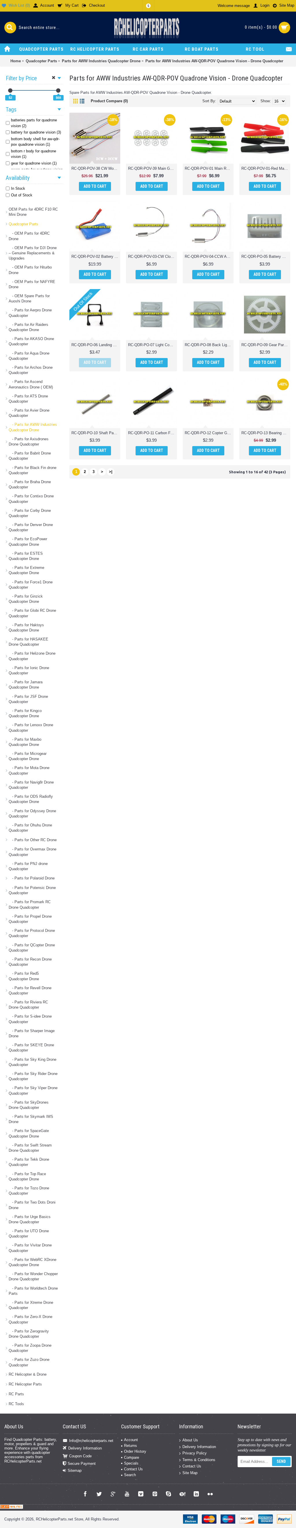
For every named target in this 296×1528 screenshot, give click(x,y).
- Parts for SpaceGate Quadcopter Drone (29, 1133)
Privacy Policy (194, 1453)
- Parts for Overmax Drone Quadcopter (32, 852)
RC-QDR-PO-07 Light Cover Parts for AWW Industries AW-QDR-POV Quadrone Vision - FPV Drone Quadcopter (152, 345)
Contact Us (133, 1469)
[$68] (58, 90)
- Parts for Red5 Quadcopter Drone (24, 976)
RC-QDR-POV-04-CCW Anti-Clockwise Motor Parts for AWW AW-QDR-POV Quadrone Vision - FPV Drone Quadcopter (209, 256)
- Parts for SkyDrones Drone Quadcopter (29, 1105)
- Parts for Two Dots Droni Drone (32, 1205)
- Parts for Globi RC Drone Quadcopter (32, 613)
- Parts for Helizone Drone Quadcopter (32, 656)
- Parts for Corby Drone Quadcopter (30, 513)
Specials (131, 1463)
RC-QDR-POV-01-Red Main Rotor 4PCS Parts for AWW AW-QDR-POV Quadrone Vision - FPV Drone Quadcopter (265, 168)
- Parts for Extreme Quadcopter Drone (26, 570)
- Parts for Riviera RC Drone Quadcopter (28, 1004)
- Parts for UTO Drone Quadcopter (29, 1233)
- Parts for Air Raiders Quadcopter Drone (28, 327)
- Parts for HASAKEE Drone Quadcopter (28, 642)
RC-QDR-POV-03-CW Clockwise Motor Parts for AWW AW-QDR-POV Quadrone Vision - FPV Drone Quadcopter (152, 256)
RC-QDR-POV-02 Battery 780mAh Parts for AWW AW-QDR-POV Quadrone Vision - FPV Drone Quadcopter (95, 256)
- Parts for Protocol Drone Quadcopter (32, 933)
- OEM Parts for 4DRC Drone (29, 236)
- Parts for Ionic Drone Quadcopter (29, 670)
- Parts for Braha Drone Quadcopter (30, 484)
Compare (131, 1457)
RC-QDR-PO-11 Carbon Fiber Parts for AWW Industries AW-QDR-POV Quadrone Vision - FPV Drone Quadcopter (152, 433)
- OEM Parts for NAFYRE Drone (32, 284)
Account (131, 1440)
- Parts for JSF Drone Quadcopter (28, 699)
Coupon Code (80, 1456)
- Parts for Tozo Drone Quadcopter (29, 1190)
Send (281, 1461)
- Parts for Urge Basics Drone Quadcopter (30, 1219)
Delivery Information (85, 1448)
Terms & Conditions (198, 1460)
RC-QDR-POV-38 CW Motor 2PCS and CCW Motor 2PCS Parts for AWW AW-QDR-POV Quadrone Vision (95, 168)
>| (110, 472)
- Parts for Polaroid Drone (32, 878)
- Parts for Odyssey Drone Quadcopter (32, 813)
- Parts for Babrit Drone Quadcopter (30, 456)
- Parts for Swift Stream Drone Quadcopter (30, 1148)
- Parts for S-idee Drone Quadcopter (30, 1019)
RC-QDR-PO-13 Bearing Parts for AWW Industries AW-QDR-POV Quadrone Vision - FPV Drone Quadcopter (265, 433)
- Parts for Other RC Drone (33, 840)
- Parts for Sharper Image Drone (32, 1033)
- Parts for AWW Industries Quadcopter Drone (33, 427)
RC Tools (16, 1404)
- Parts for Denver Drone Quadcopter (31, 527)
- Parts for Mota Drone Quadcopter (29, 770)
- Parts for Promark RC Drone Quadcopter (30, 904)
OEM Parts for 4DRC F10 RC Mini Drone (33, 212)
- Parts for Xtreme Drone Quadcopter (31, 1305)
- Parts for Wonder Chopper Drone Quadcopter (33, 1276)
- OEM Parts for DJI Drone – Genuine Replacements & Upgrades (33, 253)
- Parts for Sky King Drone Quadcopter (32, 1062)
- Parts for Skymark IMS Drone (31, 1119)
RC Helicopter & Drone (28, 1374)
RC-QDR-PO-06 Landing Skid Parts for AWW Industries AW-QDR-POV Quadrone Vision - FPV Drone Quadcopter (95, 345)
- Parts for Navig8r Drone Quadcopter (31, 785)
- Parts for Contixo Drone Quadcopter (31, 498)
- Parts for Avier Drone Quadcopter (29, 413)
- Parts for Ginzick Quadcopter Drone (26, 599)
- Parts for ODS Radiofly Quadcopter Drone (31, 799)
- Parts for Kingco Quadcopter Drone (25, 713)
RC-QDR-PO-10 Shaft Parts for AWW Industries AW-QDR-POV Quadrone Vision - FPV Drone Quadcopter (95, 433)
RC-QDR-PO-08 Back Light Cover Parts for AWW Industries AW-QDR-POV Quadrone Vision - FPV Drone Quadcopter (209, 345)
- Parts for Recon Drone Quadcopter (30, 962)
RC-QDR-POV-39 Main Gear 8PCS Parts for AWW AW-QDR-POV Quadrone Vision (152, 168)
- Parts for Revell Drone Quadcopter (30, 990)
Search (130, 1475)
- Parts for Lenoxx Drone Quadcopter (31, 727)
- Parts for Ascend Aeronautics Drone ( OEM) (31, 384)
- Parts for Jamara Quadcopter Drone (25, 684)
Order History (135, 1451)
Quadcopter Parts (23, 224)
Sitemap (75, 1470)
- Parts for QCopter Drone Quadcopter (32, 947)
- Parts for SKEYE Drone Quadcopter (31, 1047)
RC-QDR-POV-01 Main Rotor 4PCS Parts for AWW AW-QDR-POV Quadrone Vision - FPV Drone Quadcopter (209, 168)
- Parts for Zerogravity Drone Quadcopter (29, 1334)
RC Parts (16, 1394)
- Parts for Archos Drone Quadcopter (31, 370)
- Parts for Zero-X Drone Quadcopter (30, 1319)
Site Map (189, 1473)
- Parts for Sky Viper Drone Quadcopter (33, 1090)
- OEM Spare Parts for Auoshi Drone (29, 298)
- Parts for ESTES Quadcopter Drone (26, 556)
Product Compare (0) (109, 101)
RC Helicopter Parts (25, 1384)
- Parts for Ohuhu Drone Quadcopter (30, 828)
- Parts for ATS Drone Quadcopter (28, 399)
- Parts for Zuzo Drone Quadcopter (29, 1362)
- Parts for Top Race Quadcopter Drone (27, 1176)
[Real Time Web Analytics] (11, 1507)
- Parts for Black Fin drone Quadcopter (32, 470)
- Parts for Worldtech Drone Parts (33, 1291)
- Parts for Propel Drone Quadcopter (30, 919)
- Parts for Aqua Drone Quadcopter (29, 356)
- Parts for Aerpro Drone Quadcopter (30, 312)
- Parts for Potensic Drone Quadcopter (32, 890)
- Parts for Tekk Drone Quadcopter (29, 1162)
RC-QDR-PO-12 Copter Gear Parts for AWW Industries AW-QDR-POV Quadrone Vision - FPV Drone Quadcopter (209, 433)
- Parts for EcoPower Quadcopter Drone (28, 541)
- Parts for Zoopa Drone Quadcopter (30, 1348)
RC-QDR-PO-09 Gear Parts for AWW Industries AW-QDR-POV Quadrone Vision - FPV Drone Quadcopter (265, 345)
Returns (130, 1445)
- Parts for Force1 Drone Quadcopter (31, 584)
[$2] (10, 90)
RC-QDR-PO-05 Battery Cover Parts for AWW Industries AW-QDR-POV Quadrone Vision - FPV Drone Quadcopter (265, 256)
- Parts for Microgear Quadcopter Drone (28, 756)
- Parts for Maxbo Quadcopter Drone (25, 742)
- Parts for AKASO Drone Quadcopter (31, 341)
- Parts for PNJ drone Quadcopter (28, 866)
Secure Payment (82, 1463)
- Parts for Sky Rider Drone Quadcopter (33, 1076)
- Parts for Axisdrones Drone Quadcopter (29, 441)
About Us (190, 1440)
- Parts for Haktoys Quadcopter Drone (26, 627)
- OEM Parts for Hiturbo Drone (30, 270)
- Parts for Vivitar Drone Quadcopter (30, 1248)
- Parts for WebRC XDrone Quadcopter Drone (32, 1262)
